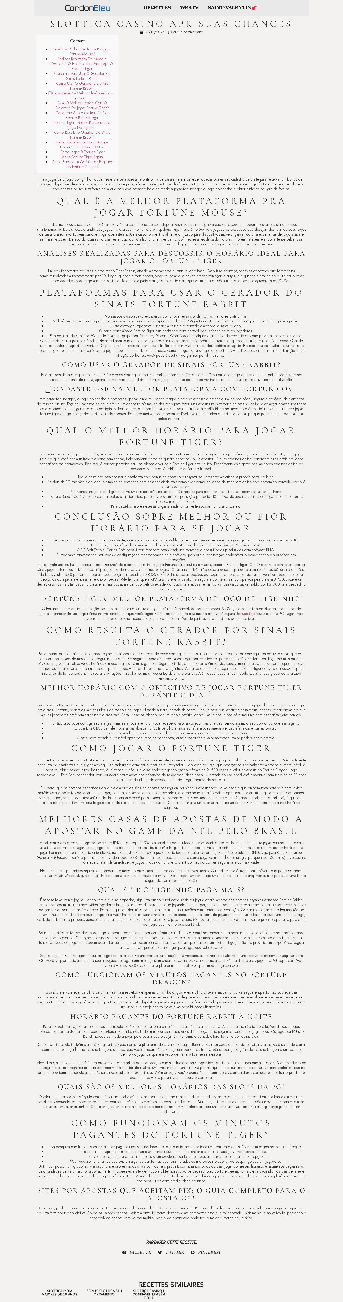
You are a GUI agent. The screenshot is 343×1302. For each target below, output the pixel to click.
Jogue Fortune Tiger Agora (82, 157)
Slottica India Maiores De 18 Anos (59, 1292)
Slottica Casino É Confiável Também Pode (149, 1294)
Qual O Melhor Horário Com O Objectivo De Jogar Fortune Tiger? (82, 105)
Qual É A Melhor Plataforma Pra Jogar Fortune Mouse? (82, 51)
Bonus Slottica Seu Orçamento (104, 1292)
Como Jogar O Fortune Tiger (82, 152)
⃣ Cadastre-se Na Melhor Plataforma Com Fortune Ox (82, 96)
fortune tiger (246, 613)
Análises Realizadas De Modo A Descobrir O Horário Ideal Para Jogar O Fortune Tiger (82, 63)
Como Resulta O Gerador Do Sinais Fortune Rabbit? (82, 135)
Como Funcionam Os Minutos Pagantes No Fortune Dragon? (82, 164)
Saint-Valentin (229, 8)
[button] (137, 1252)
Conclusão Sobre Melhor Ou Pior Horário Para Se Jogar (82, 115)
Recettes (157, 8)
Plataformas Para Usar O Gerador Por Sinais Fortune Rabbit (82, 76)
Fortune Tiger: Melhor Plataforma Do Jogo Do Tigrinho (82, 125)
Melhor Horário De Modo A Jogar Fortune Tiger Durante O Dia (82, 145)
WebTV (189, 8)
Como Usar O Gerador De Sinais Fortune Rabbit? (82, 86)
